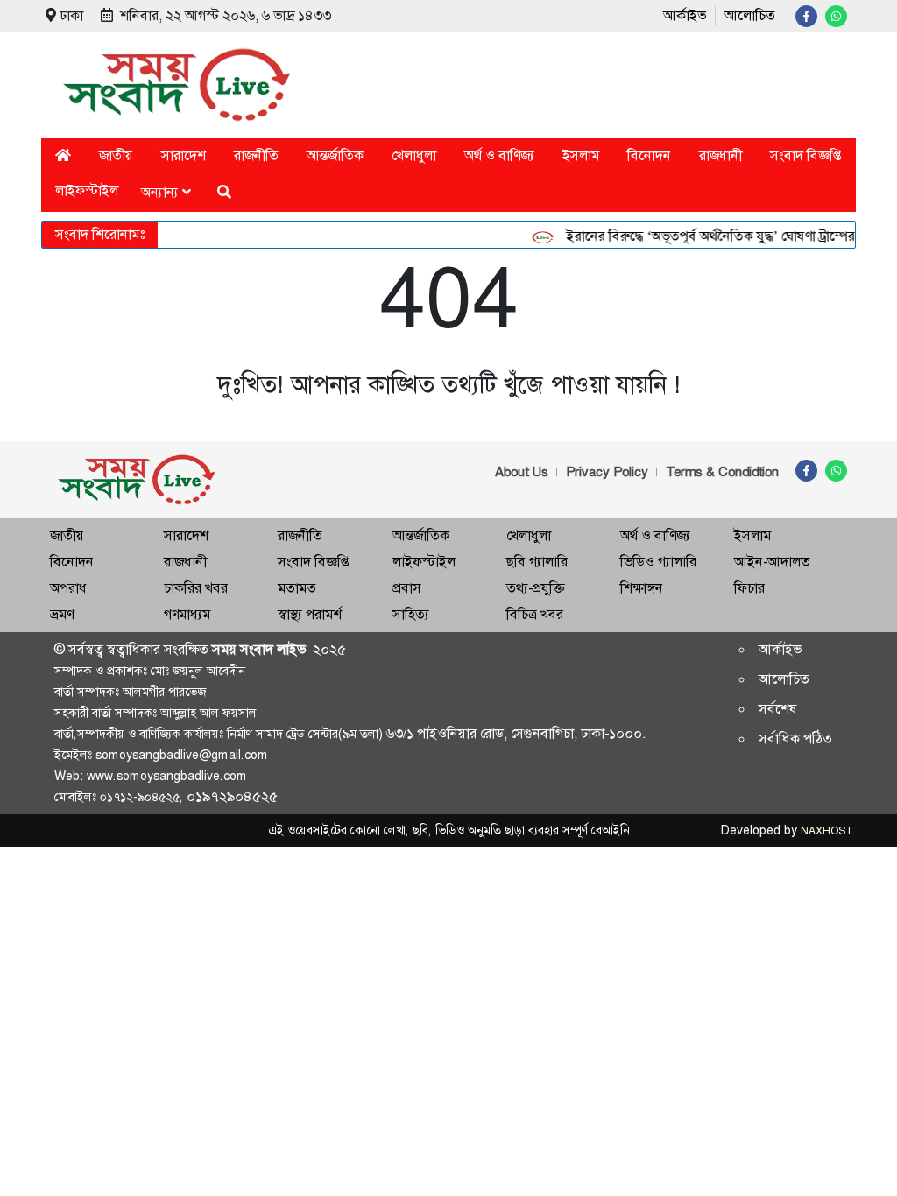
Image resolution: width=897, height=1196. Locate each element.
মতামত (297, 588)
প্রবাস (406, 588)
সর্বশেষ (778, 709)
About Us (521, 472)
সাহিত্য (410, 614)
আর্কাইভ (684, 15)
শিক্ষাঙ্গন (641, 588)
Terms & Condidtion (722, 472)
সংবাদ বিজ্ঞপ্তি (805, 155)
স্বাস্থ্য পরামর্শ (310, 614)
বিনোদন (649, 155)
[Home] (63, 155)
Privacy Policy (607, 472)
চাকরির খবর (196, 588)
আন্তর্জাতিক (335, 155)
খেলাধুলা (414, 155)
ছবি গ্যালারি (537, 561)
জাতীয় (116, 155)
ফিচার (749, 588)
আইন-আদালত (772, 561)
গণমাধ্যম (187, 614)
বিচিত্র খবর (534, 614)
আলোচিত (749, 15)
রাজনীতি (256, 155)
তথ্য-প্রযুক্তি (535, 588)
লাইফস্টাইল (86, 190)
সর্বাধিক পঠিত (795, 738)
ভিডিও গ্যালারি (658, 561)
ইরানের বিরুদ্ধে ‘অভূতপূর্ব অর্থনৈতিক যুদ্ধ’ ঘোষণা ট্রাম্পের (701, 236)
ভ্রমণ (62, 614)
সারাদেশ (183, 155)
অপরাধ (68, 588)
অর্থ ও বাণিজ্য (499, 155)
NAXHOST (826, 831)
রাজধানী (720, 155)
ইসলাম (580, 155)
